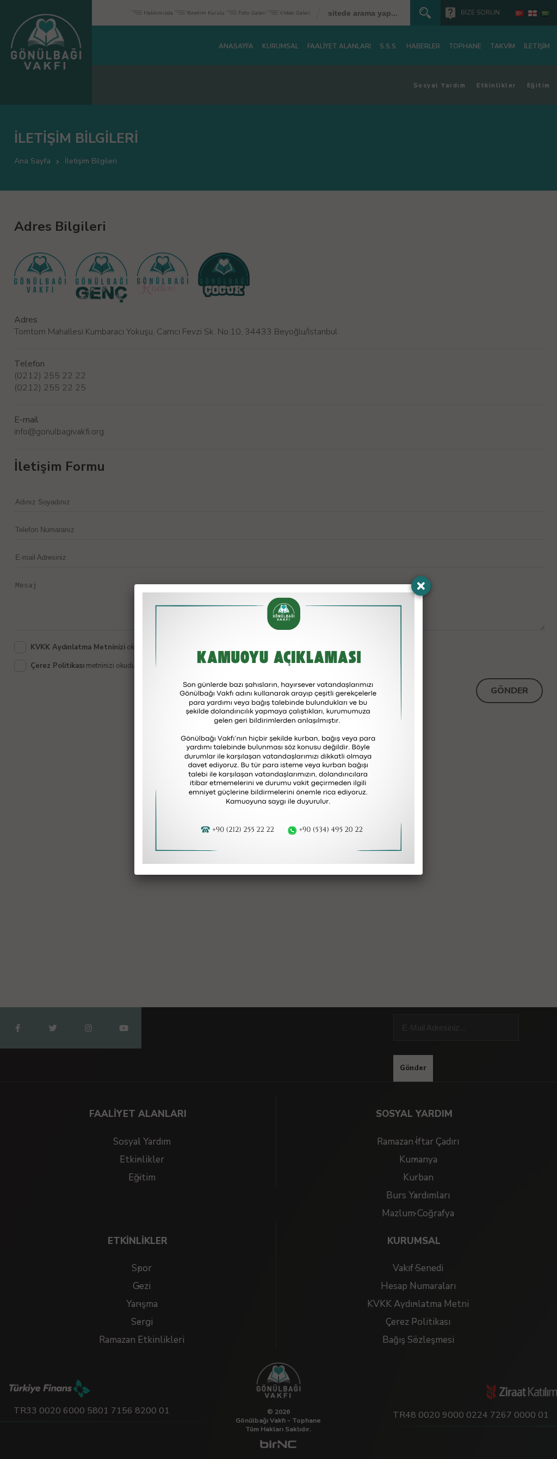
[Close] (421, 586)
